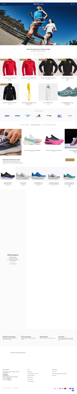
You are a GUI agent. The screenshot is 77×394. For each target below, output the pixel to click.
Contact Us (29, 371)
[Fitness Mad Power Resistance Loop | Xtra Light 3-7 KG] (29, 92)
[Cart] (73, 4)
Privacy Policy (30, 379)
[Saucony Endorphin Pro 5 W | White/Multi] (32, 138)
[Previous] (1, 25)
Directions (13, 263)
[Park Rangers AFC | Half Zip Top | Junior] (9, 67)
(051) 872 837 (5, 374)
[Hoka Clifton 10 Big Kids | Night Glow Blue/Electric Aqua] (69, 174)
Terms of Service (30, 381)
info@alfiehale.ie (6, 375)
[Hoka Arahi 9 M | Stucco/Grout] (23, 174)
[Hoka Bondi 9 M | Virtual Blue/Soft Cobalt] (38, 174)
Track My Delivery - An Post (32, 373)
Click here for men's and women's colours (64, 29)
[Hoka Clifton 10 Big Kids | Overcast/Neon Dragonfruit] (54, 174)
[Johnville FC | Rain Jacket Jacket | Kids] (48, 67)
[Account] (71, 4)
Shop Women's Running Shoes (9, 150)
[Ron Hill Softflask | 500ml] (48, 92)
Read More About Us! (14, 359)
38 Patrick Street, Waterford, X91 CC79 (10, 376)
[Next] (75, 25)
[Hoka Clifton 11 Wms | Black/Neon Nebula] (7, 174)
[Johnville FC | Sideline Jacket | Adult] (9, 92)
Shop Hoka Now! (70, 159)
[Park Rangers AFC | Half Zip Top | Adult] (29, 67)
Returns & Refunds (31, 375)
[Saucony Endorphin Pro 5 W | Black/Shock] (54, 138)
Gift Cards (54, 375)
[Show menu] (3, 4)
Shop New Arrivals (38, 54)
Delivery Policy (30, 377)
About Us (54, 371)
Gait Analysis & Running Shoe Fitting (59, 373)
